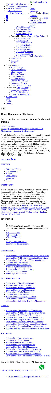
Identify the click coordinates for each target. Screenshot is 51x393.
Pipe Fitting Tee (22, 40)
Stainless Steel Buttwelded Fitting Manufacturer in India (28, 356)
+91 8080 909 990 (15, 8)
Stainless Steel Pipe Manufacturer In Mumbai (23, 349)
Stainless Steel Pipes (24, 34)
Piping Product (36, 13)
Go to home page (7, 126)
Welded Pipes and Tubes (25, 27)
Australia (22, 212)
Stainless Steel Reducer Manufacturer (20, 288)
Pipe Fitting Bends (23, 47)
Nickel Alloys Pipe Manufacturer (19, 267)
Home (32, 9)
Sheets (8, 180)
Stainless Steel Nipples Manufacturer (20, 290)
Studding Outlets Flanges (21, 85)
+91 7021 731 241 (13, 235)
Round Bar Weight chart (20, 90)
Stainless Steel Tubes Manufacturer (19, 338)
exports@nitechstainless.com (19, 6)
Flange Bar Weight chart (20, 94)
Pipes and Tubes (37, 18)
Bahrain (4, 207)
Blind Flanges (16, 72)
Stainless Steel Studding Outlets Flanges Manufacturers (27, 328)
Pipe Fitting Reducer (24, 43)
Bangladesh (5, 210)
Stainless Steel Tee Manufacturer (18, 285)
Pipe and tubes (11, 171)
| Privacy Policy (14, 370)
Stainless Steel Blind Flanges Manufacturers (23, 315)
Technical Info (11, 97)
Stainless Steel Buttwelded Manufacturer (22, 347)
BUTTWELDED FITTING (10, 278)
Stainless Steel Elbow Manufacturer (20, 283)
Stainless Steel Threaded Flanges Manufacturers (24, 317)
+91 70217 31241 (15, 11)
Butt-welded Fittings (19, 36)
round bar (14, 60)
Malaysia (36, 210)
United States (16, 210)
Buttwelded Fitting (13, 169)
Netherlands (23, 207)
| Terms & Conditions (29, 370)
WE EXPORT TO (7, 185)
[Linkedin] (7, 20)
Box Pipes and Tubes (24, 29)
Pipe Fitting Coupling (24, 52)
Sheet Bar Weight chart (20, 92)
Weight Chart (11, 88)
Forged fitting (11, 176)
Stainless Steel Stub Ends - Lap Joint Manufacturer (26, 301)
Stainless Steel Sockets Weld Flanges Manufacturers (26, 324)
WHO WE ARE (6, 333)
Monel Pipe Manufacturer (16, 273)
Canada (46, 207)
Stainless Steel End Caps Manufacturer (21, 299)
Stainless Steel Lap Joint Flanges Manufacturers (24, 322)
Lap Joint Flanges (18, 79)
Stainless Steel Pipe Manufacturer (19, 262)
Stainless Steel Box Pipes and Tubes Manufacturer (25, 260)
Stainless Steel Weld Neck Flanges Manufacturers (25, 313)
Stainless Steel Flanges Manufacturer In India (23, 354)
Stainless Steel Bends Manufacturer (20, 292)
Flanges (9, 65)
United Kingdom (39, 212)
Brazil (43, 210)
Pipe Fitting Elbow (23, 38)
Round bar (10, 178)
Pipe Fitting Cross (23, 49)
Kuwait (41, 205)
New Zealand (14, 214)
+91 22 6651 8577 (13, 237)
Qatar (10, 207)
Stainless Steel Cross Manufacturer (19, 294)
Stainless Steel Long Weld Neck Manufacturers (24, 319)
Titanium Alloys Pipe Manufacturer (19, 269)
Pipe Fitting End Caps (24, 54)
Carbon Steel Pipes (23, 31)
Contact (9, 103)
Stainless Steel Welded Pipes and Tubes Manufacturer (27, 258)
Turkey (29, 212)
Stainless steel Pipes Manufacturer (19, 342)
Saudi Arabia (27, 205)
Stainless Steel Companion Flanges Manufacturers (25, 326)
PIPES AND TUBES (8, 251)
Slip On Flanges (17, 67)
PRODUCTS (5, 164)
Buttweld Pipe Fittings (36, 36)
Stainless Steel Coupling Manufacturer (21, 296)
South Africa (27, 210)
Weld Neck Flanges (18, 70)
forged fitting (16, 58)
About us (34, 11)
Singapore (5, 212)
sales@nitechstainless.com (18, 4)
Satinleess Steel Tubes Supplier (18, 340)
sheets (13, 63)
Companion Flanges (19, 83)
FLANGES (5, 306)
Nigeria (32, 207)
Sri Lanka (14, 212)
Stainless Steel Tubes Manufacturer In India (23, 351)
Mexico (39, 207)
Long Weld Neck (17, 76)
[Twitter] (7, 18)
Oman (35, 205)
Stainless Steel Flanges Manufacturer (20, 345)
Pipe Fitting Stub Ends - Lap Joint (29, 56)
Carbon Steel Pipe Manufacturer (18, 265)
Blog (8, 99)
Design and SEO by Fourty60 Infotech (23, 376)
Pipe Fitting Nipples (23, 45)
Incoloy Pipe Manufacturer (16, 271)
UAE (15, 207)
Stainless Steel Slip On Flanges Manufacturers (24, 311)
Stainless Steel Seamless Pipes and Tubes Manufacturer (27, 256)
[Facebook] (7, 16)
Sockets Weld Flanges (19, 81)
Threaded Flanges (18, 74)
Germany (4, 214)
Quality (9, 101)
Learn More (6, 159)
